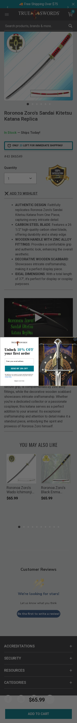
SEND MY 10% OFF (19, 368)
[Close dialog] (75, 339)
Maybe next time (19, 380)
